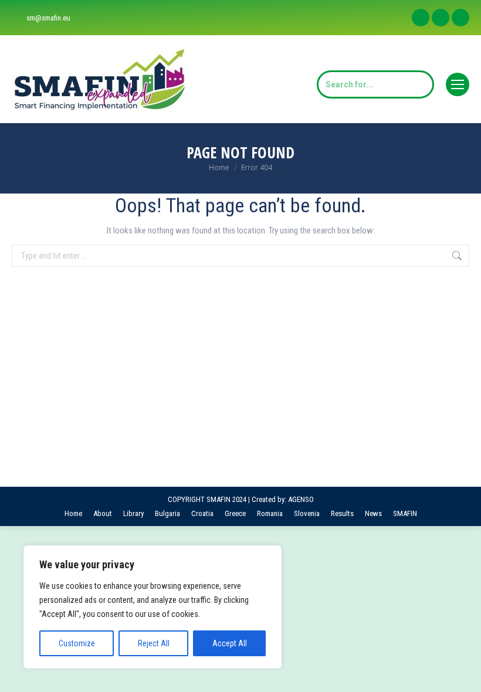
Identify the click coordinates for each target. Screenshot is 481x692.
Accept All (229, 643)
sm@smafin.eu (48, 17)
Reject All (154, 643)
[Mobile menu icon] (457, 84)
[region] (152, 607)
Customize (77, 643)
